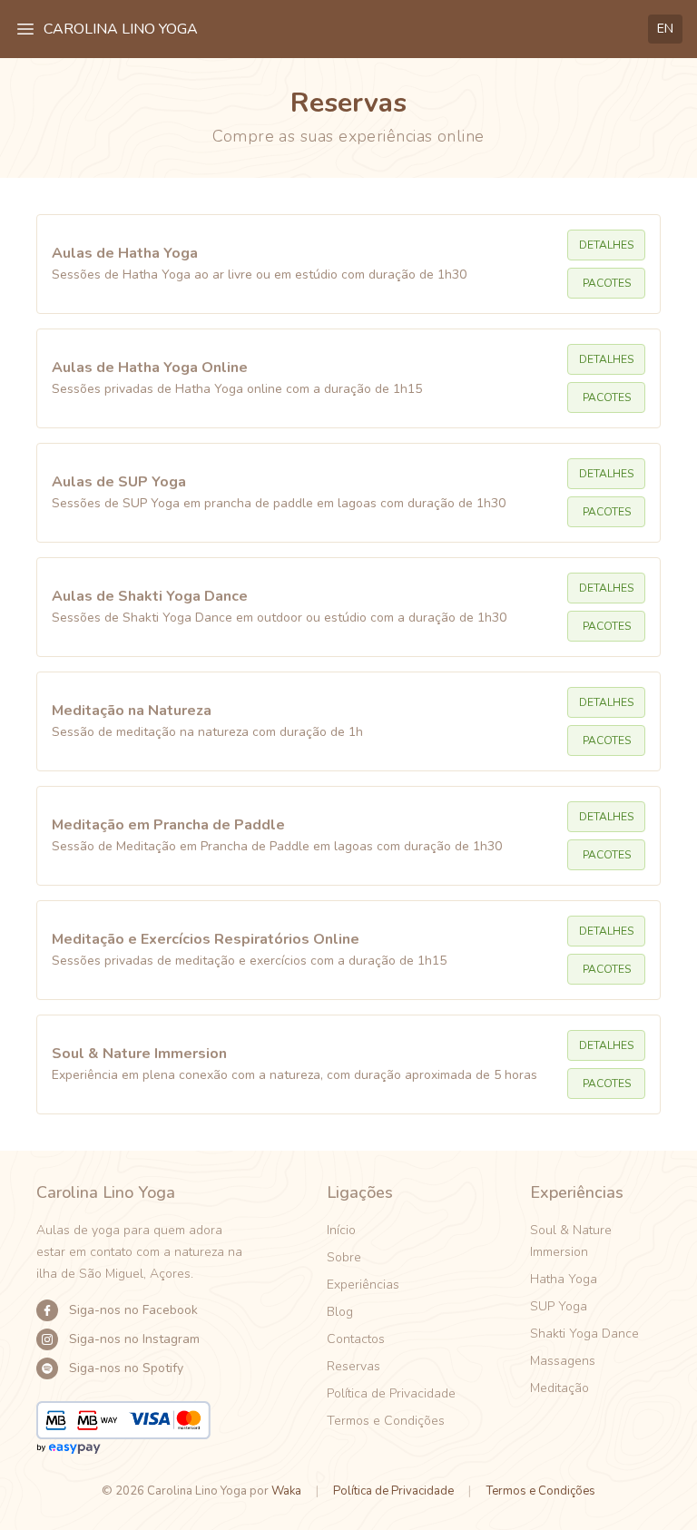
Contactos (356, 1339)
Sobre (344, 1257)
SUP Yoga (558, 1306)
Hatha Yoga (563, 1279)
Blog (340, 1311)
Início (341, 1230)
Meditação (559, 1388)
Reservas (353, 1366)
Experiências (363, 1284)
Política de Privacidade (391, 1393)
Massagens (562, 1360)
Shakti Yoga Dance (584, 1333)
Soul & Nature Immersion (571, 1240)
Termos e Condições (386, 1420)
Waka (286, 1491)
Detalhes (606, 245)
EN (665, 28)
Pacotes (607, 283)
